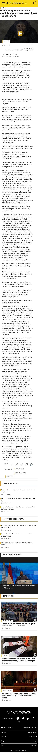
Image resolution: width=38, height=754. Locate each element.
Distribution (5, 736)
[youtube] (18, 719)
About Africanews (7, 728)
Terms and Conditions (30, 728)
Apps (35, 741)
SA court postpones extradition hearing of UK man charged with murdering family (19, 696)
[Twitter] (23, 719)
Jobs (2, 741)
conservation (20, 473)
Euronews (34, 745)
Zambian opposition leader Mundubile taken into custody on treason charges (18, 660)
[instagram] (19, 722)
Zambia (5, 655)
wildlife (10, 476)
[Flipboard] (28, 719)
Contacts (4, 732)
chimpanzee (19, 469)
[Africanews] (13, 3)
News (3, 8)
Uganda (6, 41)
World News (7, 621)
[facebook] (33, 719)
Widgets (3, 745)
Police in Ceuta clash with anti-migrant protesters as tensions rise (18, 625)
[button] (20, 33)
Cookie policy (32, 732)
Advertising (33, 736)
